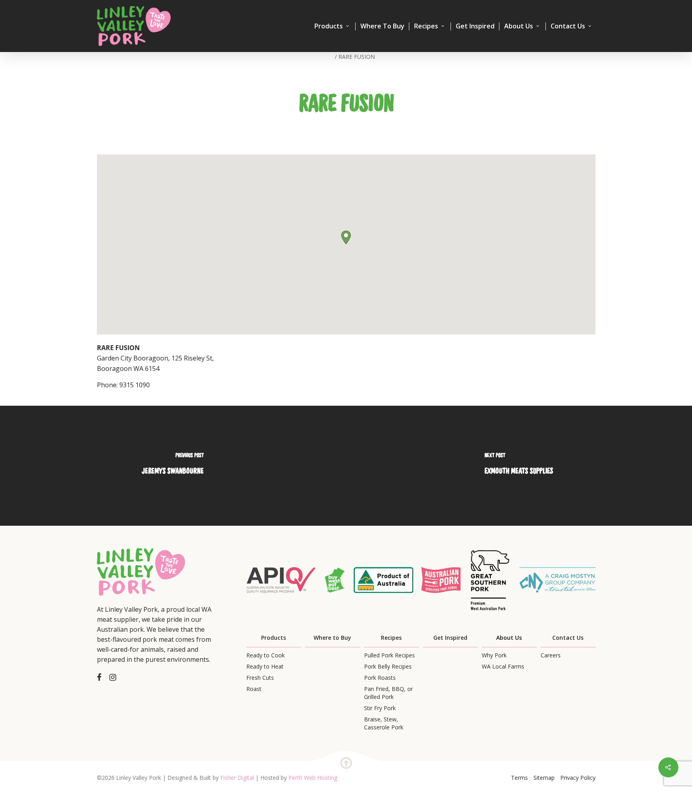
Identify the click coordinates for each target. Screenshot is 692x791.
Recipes (426, 26)
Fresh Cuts (260, 677)
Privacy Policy (577, 777)
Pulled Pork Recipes (389, 655)
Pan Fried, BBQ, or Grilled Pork (388, 693)
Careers (551, 655)
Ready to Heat (265, 666)
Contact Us (568, 26)
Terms (519, 777)
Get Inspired (475, 26)
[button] (346, 237)
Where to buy (382, 26)
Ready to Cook (265, 655)
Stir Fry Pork (380, 708)
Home (325, 56)
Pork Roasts (380, 677)
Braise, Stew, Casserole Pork (383, 723)
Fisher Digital (237, 777)
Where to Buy (332, 637)
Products (328, 26)
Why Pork (494, 655)
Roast (254, 689)
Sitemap (544, 777)
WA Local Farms (503, 666)
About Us (518, 26)
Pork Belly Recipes (388, 666)
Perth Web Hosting (312, 777)
